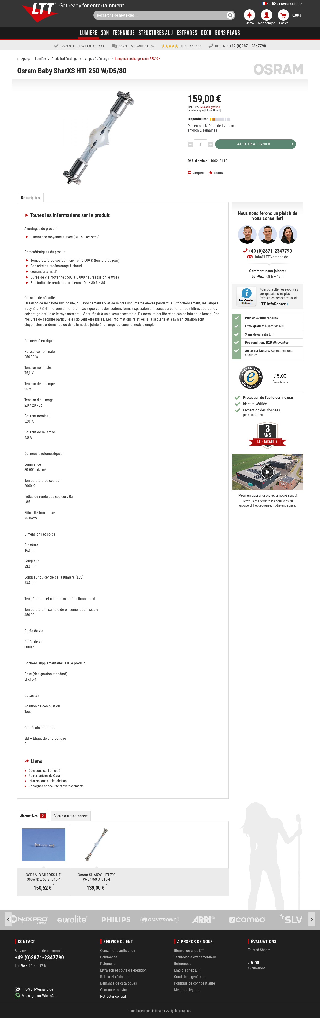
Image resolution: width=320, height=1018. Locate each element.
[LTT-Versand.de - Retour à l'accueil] (40, 13)
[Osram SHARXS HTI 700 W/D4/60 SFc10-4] (97, 844)
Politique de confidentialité (194, 983)
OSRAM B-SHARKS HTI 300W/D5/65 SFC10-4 (44, 877)
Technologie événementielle (195, 957)
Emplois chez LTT (187, 970)
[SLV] (247, 920)
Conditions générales (190, 977)
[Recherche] (230, 15)
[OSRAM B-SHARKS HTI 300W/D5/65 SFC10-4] (44, 844)
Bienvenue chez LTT (189, 950)
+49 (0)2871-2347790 (248, 45)
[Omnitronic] (116, 920)
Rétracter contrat (113, 996)
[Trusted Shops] (250, 377)
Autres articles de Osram (45, 776)
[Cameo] (203, 920)
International (212, 110)
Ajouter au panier (253, 144)
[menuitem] (258, 4)
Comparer (198, 173)
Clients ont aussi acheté (71, 816)
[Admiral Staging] (291, 920)
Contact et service (114, 990)
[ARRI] (159, 920)
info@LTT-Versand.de (271, 256)
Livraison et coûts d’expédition (123, 970)
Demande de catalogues (118, 983)
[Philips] (72, 920)
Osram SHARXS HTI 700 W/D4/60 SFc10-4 (96, 877)
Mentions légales (187, 990)
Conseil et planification (117, 950)
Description (30, 197)
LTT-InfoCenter (273, 304)
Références (182, 963)
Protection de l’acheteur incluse (268, 397)
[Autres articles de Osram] (278, 69)
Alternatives (32, 816)
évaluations (256, 968)
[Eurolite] (28, 920)
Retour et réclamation (116, 977)
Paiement (107, 963)
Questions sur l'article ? (44, 770)
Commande (108, 957)
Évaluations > (280, 382)
